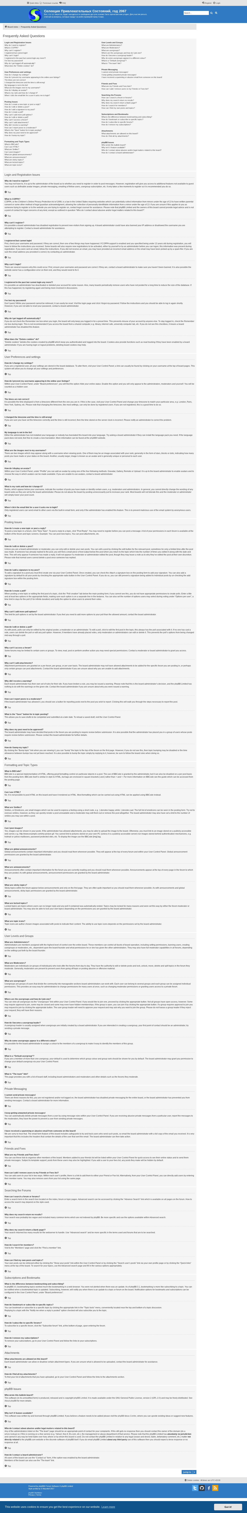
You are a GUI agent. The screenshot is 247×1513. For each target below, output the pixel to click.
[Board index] (35, 14)
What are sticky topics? (14, 160)
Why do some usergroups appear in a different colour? (123, 58)
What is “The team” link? (111, 63)
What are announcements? (16, 157)
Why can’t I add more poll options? (18, 115)
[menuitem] (49, 3)
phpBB (93, 438)
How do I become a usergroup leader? (117, 55)
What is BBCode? (12, 144)
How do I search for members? (114, 105)
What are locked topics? (14, 162)
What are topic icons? (13, 165)
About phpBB (11, 1401)
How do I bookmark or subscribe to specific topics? (122, 119)
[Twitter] (195, 1488)
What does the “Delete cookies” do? (19, 66)
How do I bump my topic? (15, 135)
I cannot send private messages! (114, 72)
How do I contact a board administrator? (117, 153)
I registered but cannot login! (16, 53)
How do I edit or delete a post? (17, 107)
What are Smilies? (12, 149)
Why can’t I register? (13, 50)
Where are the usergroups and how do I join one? (121, 53)
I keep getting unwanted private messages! (118, 75)
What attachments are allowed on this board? (119, 134)
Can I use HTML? (12, 147)
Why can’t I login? (12, 55)
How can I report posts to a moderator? (21, 128)
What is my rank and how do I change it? (21, 93)
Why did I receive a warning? (16, 125)
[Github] (202, 1488)
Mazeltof (46, 1489)
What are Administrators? (111, 45)
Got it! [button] (228, 1507)
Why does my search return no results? (117, 100)
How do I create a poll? (14, 112)
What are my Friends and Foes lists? (116, 86)
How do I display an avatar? (16, 90)
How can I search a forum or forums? (116, 98)
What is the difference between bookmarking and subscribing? (126, 117)
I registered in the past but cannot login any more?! (25, 58)
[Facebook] (208, 1488)
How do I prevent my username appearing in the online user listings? (32, 77)
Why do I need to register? (15, 45)
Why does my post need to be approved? (21, 133)
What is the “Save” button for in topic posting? (23, 130)
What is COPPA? (11, 48)
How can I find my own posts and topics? (118, 108)
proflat (35, 1489)
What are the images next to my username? (22, 88)
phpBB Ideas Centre (127, 1416)
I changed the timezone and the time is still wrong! (25, 82)
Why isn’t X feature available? (113, 147)
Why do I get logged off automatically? (20, 63)
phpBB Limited (80, 1398)
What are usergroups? (110, 50)
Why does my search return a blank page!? (119, 103)
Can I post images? (12, 152)
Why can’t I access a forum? (16, 120)
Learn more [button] (108, 1506)
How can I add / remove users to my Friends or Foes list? (125, 89)
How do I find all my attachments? (115, 136)
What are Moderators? (110, 48)
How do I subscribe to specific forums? (117, 122)
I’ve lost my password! (14, 61)
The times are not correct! (15, 80)
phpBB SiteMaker (35, 1493)
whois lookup (11, 1434)
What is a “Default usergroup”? (114, 61)
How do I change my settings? (17, 75)
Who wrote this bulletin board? (113, 145)
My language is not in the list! (16, 85)
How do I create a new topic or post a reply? (22, 104)
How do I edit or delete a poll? (16, 117)
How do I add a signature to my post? (20, 109)
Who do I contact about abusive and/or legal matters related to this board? (131, 150)
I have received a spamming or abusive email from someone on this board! (131, 77)
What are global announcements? (18, 155)
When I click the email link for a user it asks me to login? (27, 95)
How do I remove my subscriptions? (116, 125)
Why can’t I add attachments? (17, 122)
